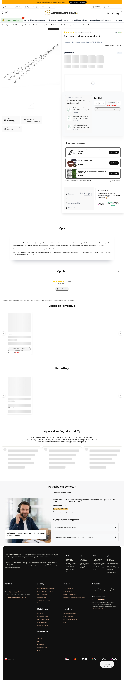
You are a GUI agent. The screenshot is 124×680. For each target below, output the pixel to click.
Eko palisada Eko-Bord (85, 160)
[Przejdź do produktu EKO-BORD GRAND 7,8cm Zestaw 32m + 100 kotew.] (19, 392)
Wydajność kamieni (69, 614)
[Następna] (120, 2)
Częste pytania (68, 591)
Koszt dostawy (41, 597)
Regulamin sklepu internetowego (74, 597)
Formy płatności (42, 594)
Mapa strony (41, 645)
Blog (64, 622)
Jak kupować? (68, 588)
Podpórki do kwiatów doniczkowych (61, 25)
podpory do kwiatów (29, 253)
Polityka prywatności (70, 594)
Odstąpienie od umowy (44, 600)
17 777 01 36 (60, 508)
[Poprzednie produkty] (3, 333)
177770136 (97, 7)
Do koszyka (19, 412)
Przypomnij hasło (42, 616)
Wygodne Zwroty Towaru (45, 591)
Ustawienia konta (42, 625)
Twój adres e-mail (98, 597)
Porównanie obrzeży (70, 619)
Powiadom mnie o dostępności (109, 109)
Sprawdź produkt (111, 463)
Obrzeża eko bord (43, 639)
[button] (119, 103)
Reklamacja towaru (43, 603)
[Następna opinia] (120, 457)
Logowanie (40, 614)
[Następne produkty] (120, 333)
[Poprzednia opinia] (3, 457)
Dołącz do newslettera (101, 599)
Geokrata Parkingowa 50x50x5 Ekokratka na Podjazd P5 (92, 172)
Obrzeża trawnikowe (44, 642)
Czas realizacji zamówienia (46, 588)
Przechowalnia (42, 622)
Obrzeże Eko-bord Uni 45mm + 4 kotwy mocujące (90, 150)
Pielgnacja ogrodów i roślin (23, 25)
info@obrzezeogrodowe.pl (113, 7)
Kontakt (39, 650)
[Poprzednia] (3, 2)
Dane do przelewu (43, 648)
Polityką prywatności (97, 608)
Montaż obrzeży (68, 616)
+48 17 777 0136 (14, 592)
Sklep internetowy (61, 670)
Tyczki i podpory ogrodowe (41, 25)
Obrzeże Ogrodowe (7, 25)
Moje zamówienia (43, 619)
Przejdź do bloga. (13, 535)
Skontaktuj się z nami (77, 2)
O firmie (39, 636)
